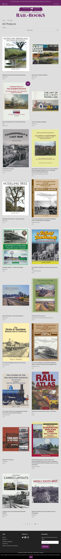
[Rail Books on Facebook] (25, 537)
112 (35, 524)
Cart (57, 4)
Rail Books (30, 552)
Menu (6, 4)
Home (3, 20)
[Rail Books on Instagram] (28, 537)
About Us (4, 539)
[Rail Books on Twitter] (23, 537)
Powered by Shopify (38, 552)
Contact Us (5, 543)
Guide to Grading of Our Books (10, 545)
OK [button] (31, 557)
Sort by (4, 27)
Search (4, 537)
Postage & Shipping (7, 541)
